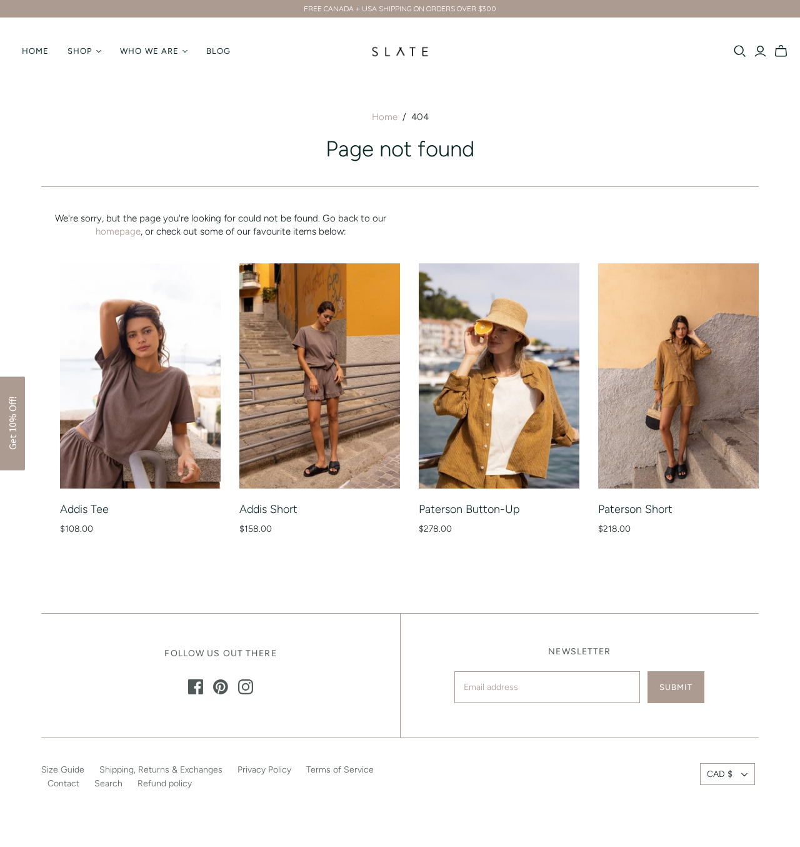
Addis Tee (84, 509)
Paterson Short (635, 509)
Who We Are (149, 51)
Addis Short (268, 509)
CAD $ (719, 774)
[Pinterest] (220, 686)
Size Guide (62, 769)
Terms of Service (340, 769)
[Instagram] (245, 686)
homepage (118, 231)
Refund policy (165, 783)
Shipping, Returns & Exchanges (160, 769)
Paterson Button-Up (469, 509)
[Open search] (740, 51)
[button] (12, 423)
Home (35, 51)
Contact (63, 783)
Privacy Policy (264, 769)
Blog (218, 51)
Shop (80, 51)
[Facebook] (195, 686)
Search (108, 783)
